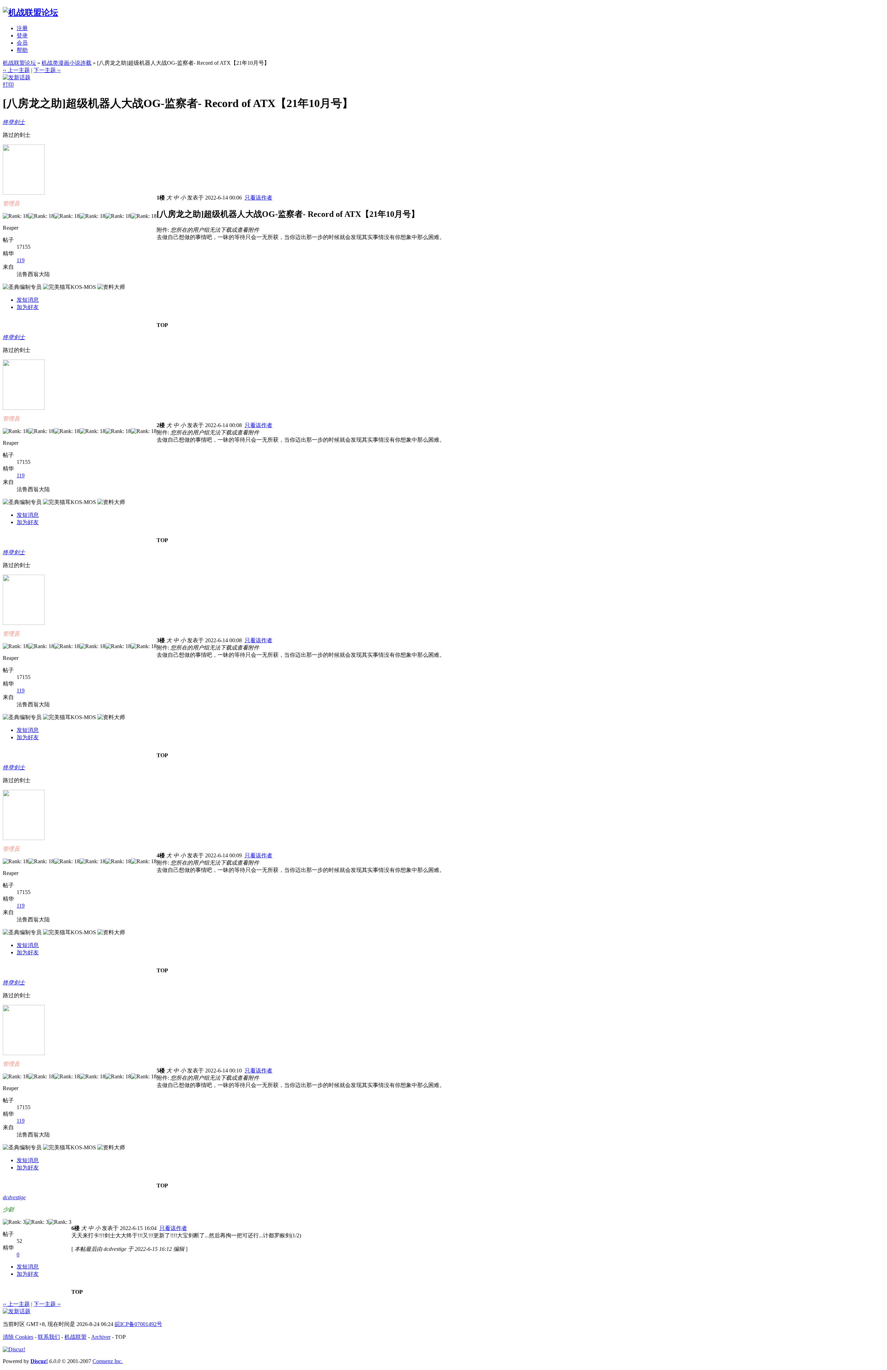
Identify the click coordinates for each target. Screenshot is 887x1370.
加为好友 (28, 307)
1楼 (161, 198)
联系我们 (49, 1337)
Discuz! (39, 1361)
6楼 (75, 1228)
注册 (22, 28)
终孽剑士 (14, 122)
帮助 (22, 50)
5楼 (161, 1070)
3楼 (161, 640)
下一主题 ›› (47, 70)
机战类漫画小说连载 (66, 63)
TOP (162, 325)
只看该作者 (258, 198)
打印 (8, 85)
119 (21, 260)
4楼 (161, 855)
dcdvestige (14, 1197)
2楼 (161, 425)
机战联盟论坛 (19, 63)
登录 (22, 35)
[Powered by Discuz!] (14, 1349)
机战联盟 (75, 1337)
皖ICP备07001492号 (138, 1324)
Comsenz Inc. (108, 1361)
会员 (22, 43)
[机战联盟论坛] (30, 12)
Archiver (101, 1337)
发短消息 (28, 300)
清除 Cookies (18, 1337)
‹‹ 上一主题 (16, 70)
